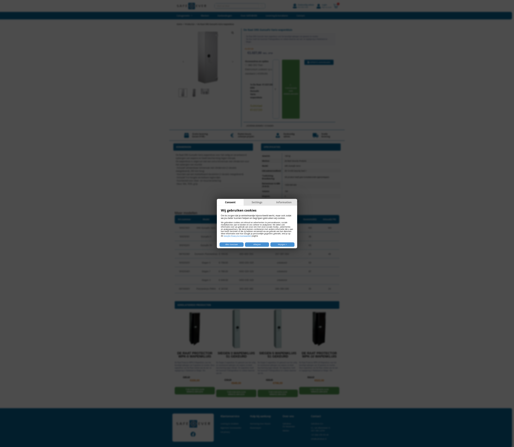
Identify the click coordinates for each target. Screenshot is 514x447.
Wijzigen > (282, 244)
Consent (230, 202)
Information (284, 202)
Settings (257, 202)
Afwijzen (257, 244)
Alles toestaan (231, 244)
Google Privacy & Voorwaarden (237, 235)
